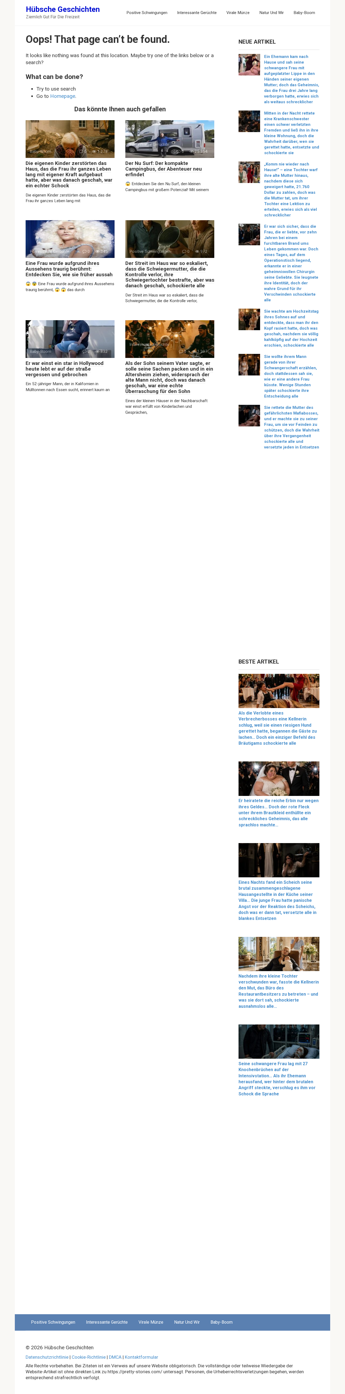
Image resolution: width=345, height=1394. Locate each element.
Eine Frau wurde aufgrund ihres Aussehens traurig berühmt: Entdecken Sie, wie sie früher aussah (69, 269)
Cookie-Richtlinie (89, 1357)
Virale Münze (238, 12)
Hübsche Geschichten (63, 9)
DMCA (115, 1357)
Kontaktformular (141, 1357)
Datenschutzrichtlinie (47, 1357)
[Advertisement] (279, 556)
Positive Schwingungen (146, 12)
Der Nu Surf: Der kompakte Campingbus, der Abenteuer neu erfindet (163, 169)
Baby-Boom (304, 12)
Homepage (62, 96)
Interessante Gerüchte (197, 12)
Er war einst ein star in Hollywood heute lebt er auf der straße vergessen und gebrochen (65, 369)
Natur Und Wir (271, 12)
